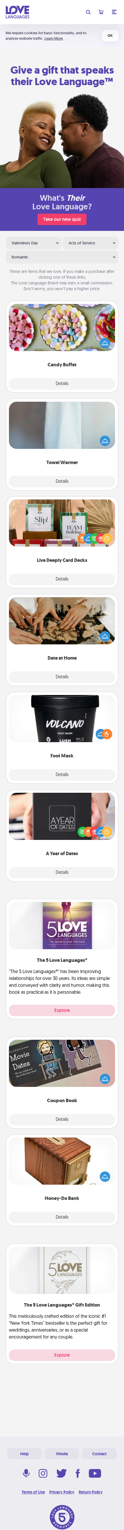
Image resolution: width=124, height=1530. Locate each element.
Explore (62, 1010)
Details (62, 384)
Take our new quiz (62, 219)
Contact (99, 1453)
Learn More (53, 38)
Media (62, 1453)
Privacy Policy (61, 1492)
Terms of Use (33, 1492)
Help (24, 1453)
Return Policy (91, 1492)
